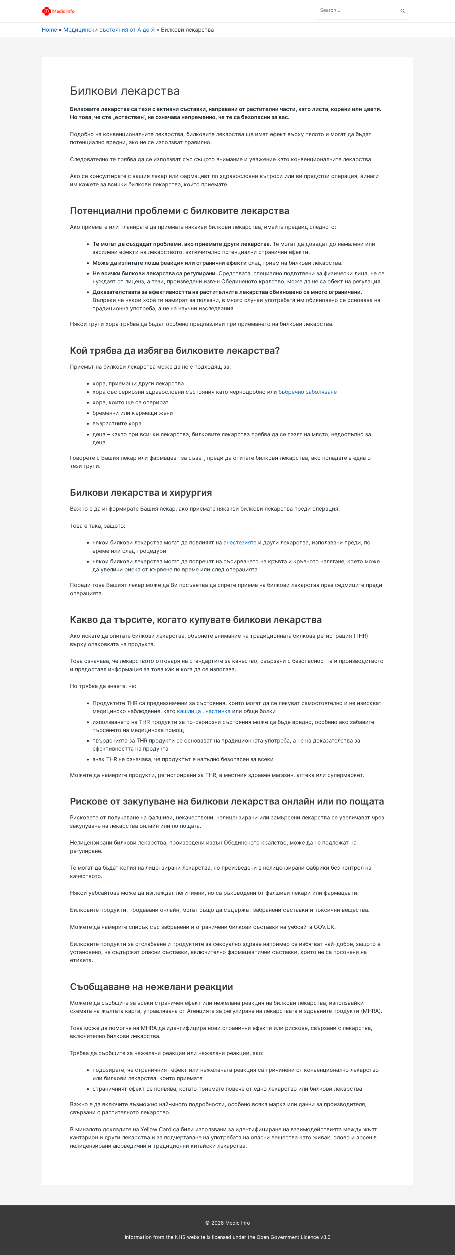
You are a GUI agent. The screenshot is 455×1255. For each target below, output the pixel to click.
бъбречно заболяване (308, 391)
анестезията (240, 542)
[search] (356, 10)
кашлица (189, 711)
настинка (218, 711)
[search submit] (403, 11)
